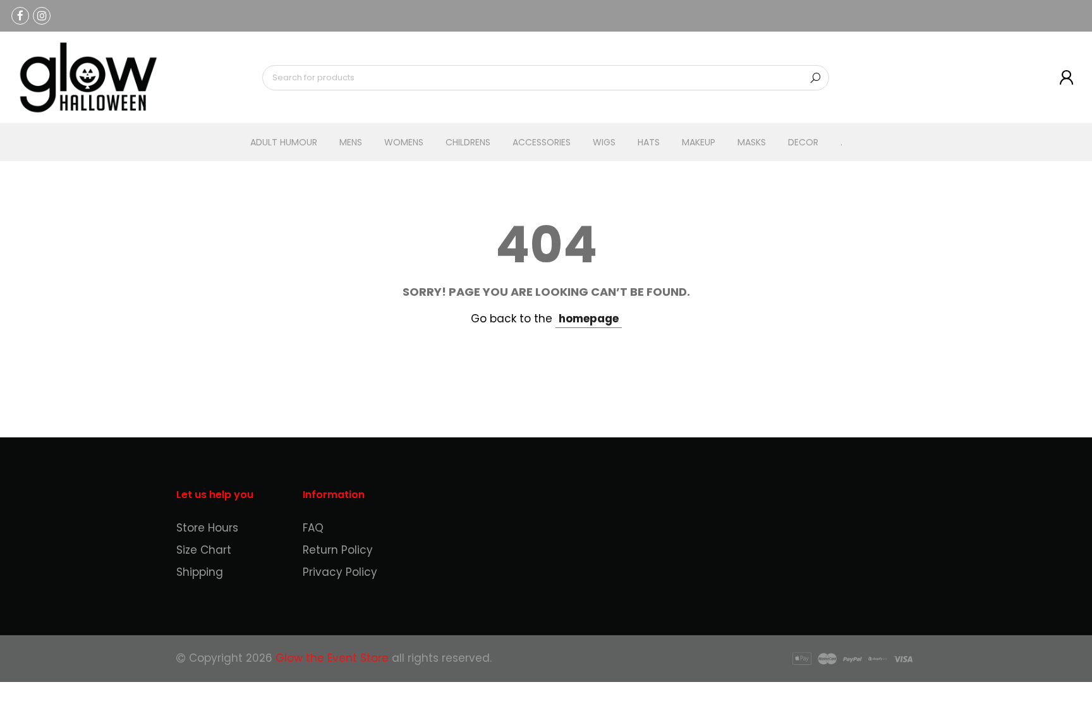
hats (649, 142)
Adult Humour (283, 142)
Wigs (604, 142)
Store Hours (207, 527)
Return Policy (338, 549)
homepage (589, 318)
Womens (403, 142)
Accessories (542, 142)
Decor (803, 142)
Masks (751, 142)
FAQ (313, 527)
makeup (698, 142)
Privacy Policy (340, 572)
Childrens (468, 142)
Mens (350, 142)
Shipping (199, 572)
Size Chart (203, 549)
